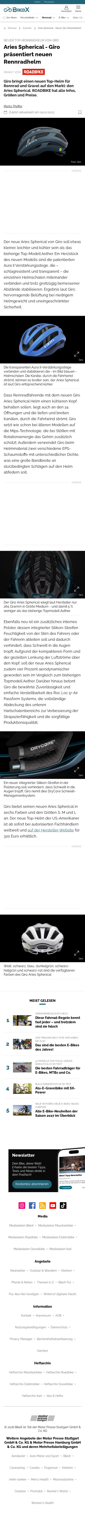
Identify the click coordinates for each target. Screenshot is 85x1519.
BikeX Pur (64, 1282)
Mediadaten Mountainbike (55, 1225)
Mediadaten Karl (60, 1249)
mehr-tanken (17, 1479)
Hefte (37, 1)
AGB (58, 1315)
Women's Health (42, 1503)
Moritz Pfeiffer (13, 106)
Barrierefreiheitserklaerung (55, 1339)
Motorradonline (63, 1479)
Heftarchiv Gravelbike (58, 1384)
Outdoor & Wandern (43, 1270)
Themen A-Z (45, 1282)
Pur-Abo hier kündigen (24, 1294)
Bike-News (11, 17)
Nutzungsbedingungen (30, 1327)
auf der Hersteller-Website (51, 830)
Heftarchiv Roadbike (59, 1372)
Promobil (36, 1491)
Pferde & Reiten (21, 1282)
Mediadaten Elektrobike (58, 1237)
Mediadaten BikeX (21, 1225)
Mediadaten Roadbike (23, 1237)
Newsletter (17, 1270)
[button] (42, 142)
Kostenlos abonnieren (31, 1184)
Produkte (49, 1)
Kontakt (26, 1315)
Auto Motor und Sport (44, 1456)
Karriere (42, 1350)
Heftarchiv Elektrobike (24, 1384)
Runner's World (57, 1491)
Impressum (43, 1315)
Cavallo (35, 1467)
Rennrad (46, 17)
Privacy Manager (21, 1339)
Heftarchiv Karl (32, 1395)
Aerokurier (18, 1456)
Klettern (66, 1270)
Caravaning (17, 1467)
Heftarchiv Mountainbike (25, 1372)
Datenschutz (59, 1327)
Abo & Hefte (55, 1395)
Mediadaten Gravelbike (29, 1249)
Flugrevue (51, 1467)
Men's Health (39, 1479)
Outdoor (20, 1491)
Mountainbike (27, 17)
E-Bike (62, 17)
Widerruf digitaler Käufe (60, 1294)
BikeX (67, 1456)
